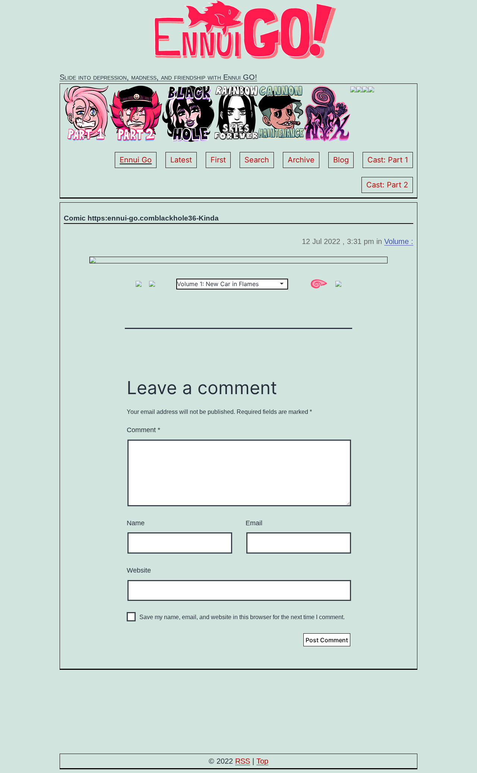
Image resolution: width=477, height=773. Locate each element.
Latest (181, 159)
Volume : (398, 241)
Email (254, 523)
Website (139, 570)
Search (256, 159)
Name (136, 523)
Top (262, 761)
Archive (301, 159)
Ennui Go (136, 159)
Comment (143, 430)
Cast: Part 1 (387, 159)
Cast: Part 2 (387, 184)
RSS (242, 761)
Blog (341, 159)
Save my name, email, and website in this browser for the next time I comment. (242, 617)
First (218, 159)
